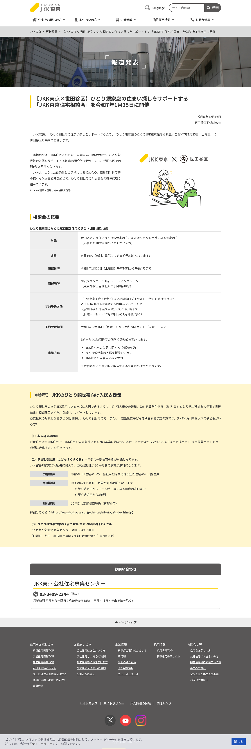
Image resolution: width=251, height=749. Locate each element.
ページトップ (128, 622)
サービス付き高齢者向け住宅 (49, 674)
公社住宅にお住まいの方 (91, 650)
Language (158, 8)
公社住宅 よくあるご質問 (91, 656)
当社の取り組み (127, 662)
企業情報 (126, 19)
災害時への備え (86, 674)
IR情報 (122, 656)
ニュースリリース (128, 674)
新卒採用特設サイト (168, 656)
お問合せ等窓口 (199, 680)
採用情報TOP (165, 650)
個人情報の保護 (140, 703)
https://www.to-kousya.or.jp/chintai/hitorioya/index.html (90, 512)
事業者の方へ (198, 668)
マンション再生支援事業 (204, 674)
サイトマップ (88, 703)
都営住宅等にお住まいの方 (92, 662)
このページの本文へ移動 (125, 0)
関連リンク (164, 703)
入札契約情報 (125, 668)
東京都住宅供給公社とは (132, 650)
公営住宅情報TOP (43, 656)
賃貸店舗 (38, 686)
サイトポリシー (42, 743)
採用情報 (165, 19)
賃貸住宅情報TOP (43, 650)
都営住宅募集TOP (43, 662)
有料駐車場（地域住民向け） (49, 680)
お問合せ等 (203, 19)
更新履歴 (52, 31)
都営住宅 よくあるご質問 (91, 668)
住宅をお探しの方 (50, 19)
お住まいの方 (88, 19)
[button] (83, 744)
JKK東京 (35, 31)
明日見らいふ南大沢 (44, 668)
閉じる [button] (238, 741)
